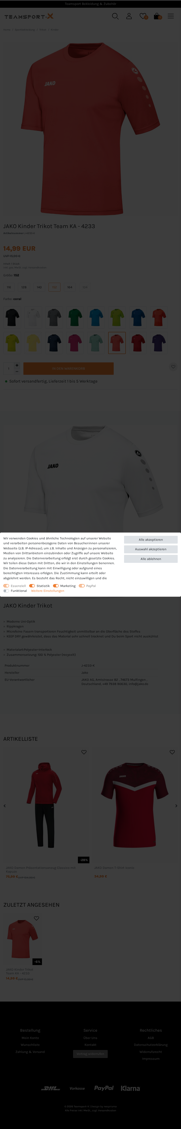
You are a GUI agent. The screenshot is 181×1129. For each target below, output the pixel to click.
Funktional (19, 591)
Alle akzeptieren (151, 540)
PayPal (91, 586)
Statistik (43, 586)
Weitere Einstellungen (47, 591)
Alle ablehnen (151, 559)
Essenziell (18, 586)
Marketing (67, 586)
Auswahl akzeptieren (150, 549)
